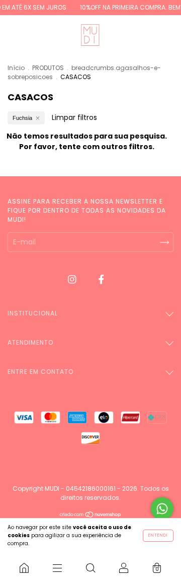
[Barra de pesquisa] (90, 567)
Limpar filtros (74, 117)
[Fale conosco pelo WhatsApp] (162, 508)
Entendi (158, 535)
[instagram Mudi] (73, 279)
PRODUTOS (48, 67)
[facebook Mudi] (101, 279)
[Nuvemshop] (90, 515)
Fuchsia (22, 118)
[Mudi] (24, 567)
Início (16, 67)
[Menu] (57, 567)
